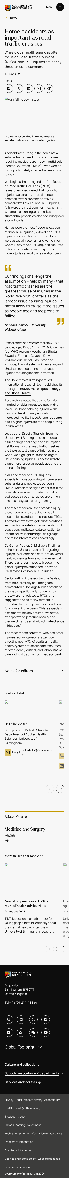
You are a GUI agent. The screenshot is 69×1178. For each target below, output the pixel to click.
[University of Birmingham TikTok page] (9, 1032)
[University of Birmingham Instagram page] (9, 1019)
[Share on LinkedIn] (29, 88)
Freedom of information (19, 1142)
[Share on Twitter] (19, 88)
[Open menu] (60, 7)
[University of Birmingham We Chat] (33, 1032)
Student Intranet (15, 1116)
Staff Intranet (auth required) (23, 1108)
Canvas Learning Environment (23, 1125)
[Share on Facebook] (9, 88)
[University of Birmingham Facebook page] (45, 1019)
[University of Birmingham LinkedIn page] (21, 1019)
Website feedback (49, 1158)
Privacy (9, 1100)
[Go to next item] (60, 789)
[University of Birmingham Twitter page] (33, 1019)
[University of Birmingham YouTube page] (45, 1032)
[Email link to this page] (38, 88)
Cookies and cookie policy (20, 1158)
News (13, 17)
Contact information (17, 1167)
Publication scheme (17, 1133)
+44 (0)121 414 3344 (23, 1002)
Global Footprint (19, 1047)
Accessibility (52, 1100)
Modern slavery (33, 1100)
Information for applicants (46, 1133)
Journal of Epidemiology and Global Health (32, 391)
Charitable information (18, 1150)
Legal (18, 1100)
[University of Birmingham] (18, 7)
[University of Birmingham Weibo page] (21, 1032)
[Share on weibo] (48, 88)
